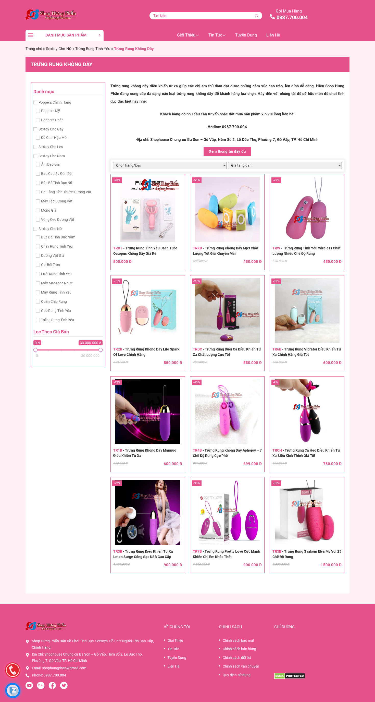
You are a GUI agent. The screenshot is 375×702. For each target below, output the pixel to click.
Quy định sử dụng (237, 675)
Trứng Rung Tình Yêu (92, 48)
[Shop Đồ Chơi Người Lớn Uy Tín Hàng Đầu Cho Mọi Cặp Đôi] (65, 14)
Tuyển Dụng (246, 35)
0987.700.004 (292, 17)
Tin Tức (215, 35)
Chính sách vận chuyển (241, 666)
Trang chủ (34, 48)
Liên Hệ (273, 35)
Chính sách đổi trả (237, 658)
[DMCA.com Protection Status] (311, 676)
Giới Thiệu (186, 35)
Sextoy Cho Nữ (58, 48)
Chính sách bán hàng (239, 649)
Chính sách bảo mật (238, 640)
